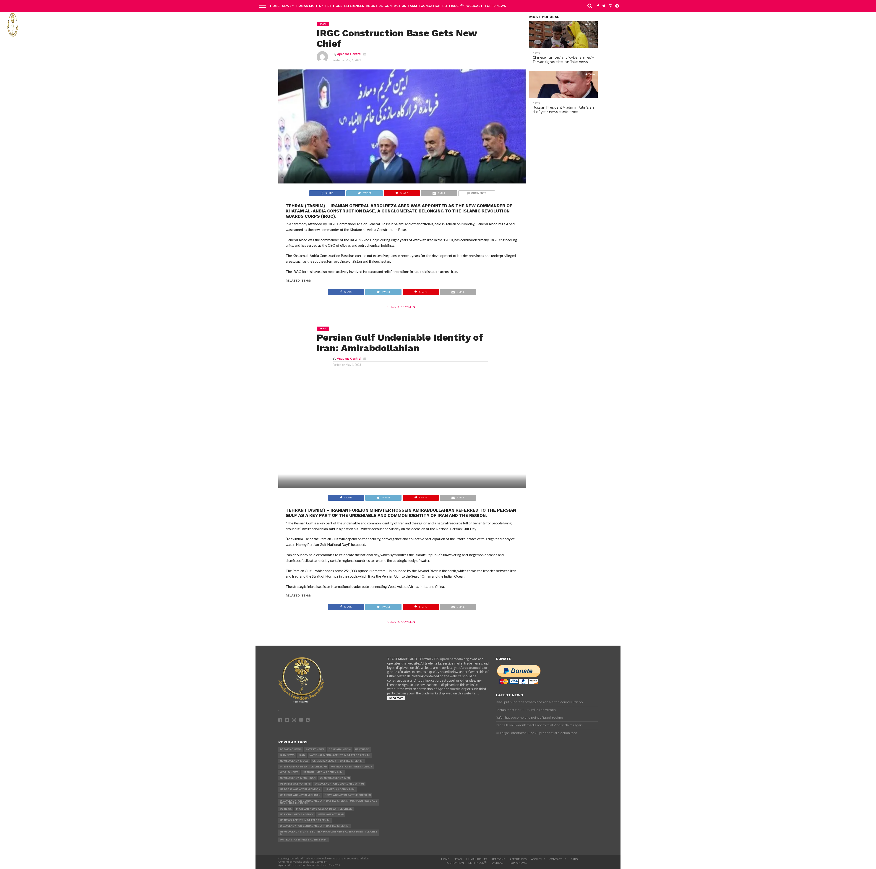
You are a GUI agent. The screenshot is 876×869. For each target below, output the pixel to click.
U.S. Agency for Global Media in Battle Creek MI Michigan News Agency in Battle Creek (328, 802)
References (354, 6)
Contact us (395, 6)
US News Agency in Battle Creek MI (305, 820)
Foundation (430, 6)
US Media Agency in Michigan (300, 795)
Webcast (474, 6)
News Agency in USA (294, 760)
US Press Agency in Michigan (300, 789)
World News (289, 772)
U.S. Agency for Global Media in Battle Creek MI (314, 826)
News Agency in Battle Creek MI (348, 795)
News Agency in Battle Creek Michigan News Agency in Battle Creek (328, 832)
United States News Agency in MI (303, 839)
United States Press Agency (351, 766)
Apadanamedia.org (454, 659)
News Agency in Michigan (297, 778)
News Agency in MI (331, 814)
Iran (302, 755)
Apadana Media (340, 749)
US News (286, 808)
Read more (396, 698)
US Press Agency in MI (295, 783)
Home (274, 6)
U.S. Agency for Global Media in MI (339, 783)
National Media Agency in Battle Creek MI (339, 755)
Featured (362, 749)
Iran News (287, 755)
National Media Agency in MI (323, 772)
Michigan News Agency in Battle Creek (324, 808)
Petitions (333, 6)
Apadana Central (349, 54)
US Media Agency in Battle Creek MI (337, 760)
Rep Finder (453, 6)
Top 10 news (495, 6)
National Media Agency (296, 814)
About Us (374, 6)
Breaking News (291, 749)
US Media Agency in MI (340, 789)
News (287, 6)
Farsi (412, 6)
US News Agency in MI (335, 778)
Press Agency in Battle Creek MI (303, 766)
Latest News (315, 749)
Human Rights (308, 6)
